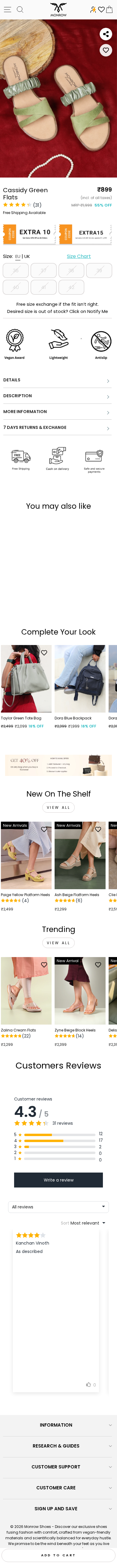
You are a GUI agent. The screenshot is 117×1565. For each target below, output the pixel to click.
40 (16, 287)
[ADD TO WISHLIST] (106, 50)
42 (71, 287)
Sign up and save (55, 1509)
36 (16, 270)
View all (58, 807)
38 (71, 270)
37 (43, 270)
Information (56, 1425)
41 (43, 287)
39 (99, 270)
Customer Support (56, 1467)
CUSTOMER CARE (56, 1488)
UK (27, 256)
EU (17, 256)
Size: (47, 256)
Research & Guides (56, 1446)
